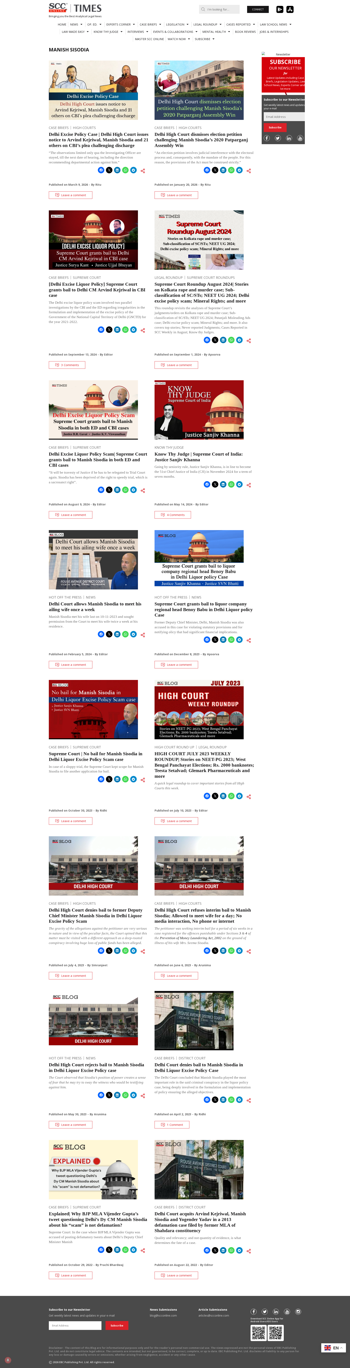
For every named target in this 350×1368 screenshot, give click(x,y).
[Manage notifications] (8, 1360)
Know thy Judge (106, 32)
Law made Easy (73, 32)
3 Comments (70, 365)
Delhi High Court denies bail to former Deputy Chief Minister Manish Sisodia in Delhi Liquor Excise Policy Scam (96, 916)
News (74, 24)
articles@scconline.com (213, 1315)
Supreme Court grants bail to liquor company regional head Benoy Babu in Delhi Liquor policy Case (204, 609)
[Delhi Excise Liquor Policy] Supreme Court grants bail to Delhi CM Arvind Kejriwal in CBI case (97, 290)
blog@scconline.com (163, 1315)
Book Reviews (245, 32)
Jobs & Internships (274, 32)
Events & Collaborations (173, 32)
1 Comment (175, 1125)
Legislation (175, 24)
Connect (258, 9)
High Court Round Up (174, 747)
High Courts (84, 127)
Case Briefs (148, 24)
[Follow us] (267, 138)
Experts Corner (118, 24)
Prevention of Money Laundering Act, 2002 (191, 938)
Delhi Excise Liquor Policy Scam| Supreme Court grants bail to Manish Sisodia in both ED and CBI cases (98, 460)
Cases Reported (238, 24)
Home (62, 24)
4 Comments (176, 515)
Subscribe (202, 39)
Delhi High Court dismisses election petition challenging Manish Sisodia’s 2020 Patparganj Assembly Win (201, 140)
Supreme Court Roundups (211, 277)
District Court (192, 1058)
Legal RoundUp (205, 24)
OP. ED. (92, 24)
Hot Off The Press (65, 597)
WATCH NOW (177, 39)
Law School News (273, 24)
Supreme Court (87, 277)
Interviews (135, 32)
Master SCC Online (149, 39)
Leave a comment (73, 195)
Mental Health (214, 32)
